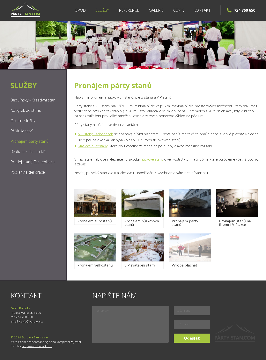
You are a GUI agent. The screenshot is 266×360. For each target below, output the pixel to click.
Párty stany (25, 9)
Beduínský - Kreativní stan (33, 100)
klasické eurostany (92, 146)
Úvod (80, 10)
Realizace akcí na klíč (29, 151)
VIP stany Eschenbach (95, 134)
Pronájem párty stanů (30, 141)
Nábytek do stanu (26, 110)
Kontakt (202, 10)
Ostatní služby (23, 120)
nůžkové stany (152, 159)
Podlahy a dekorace (28, 172)
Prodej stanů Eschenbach (33, 161)
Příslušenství (22, 131)
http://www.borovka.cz (37, 346)
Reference (129, 10)
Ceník (178, 10)
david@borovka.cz (31, 321)
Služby (102, 10)
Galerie (156, 10)
